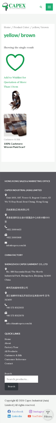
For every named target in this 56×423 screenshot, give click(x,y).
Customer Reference (15, 359)
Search (8, 373)
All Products (11, 351)
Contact (9, 363)
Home (7, 27)
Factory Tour (11, 347)
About (8, 343)
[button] (41, 7)
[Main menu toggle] (49, 7)
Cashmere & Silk (13, 355)
